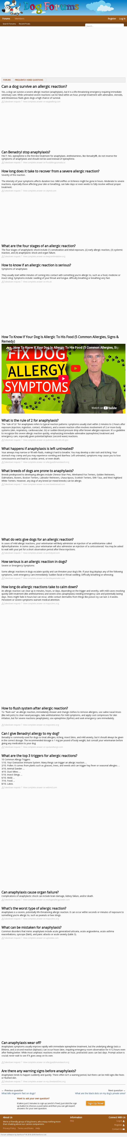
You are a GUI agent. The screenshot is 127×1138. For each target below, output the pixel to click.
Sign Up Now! (95, 1103)
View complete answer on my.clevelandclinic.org (44, 1081)
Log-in (120, 1120)
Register (112, 18)
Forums (6, 18)
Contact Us (117, 1129)
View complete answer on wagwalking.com (41, 101)
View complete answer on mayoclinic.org (41, 603)
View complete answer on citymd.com (39, 190)
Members (19, 18)
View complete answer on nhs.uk (37, 281)
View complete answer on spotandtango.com (43, 747)
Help (38, 1128)
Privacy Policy (9, 1128)
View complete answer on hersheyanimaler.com (44, 578)
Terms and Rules (26, 1128)
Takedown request (12, 101)
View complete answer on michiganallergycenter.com (46, 899)
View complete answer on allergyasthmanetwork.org (46, 462)
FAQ (72, 1120)
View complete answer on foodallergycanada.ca (44, 162)
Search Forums (9, 23)
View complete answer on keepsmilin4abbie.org (44, 256)
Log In (122, 18)
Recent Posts (24, 23)
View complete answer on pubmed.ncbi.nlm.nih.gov (45, 440)
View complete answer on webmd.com (40, 787)
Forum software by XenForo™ (24, 1134)
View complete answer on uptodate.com (41, 938)
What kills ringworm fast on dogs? (18, 1093)
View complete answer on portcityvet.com (41, 553)
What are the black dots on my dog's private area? (100, 1093)
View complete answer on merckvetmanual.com (44, 484)
